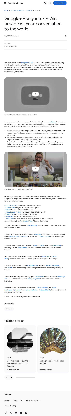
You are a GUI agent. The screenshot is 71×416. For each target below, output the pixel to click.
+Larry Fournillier (32, 265)
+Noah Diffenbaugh (52, 265)
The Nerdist (9, 217)
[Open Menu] (5, 3)
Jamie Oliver (9, 219)
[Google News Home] (15, 3)
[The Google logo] (7, 394)
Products (29, 10)
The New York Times (26, 221)
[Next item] (11, 377)
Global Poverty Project (13, 212)
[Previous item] (6, 377)
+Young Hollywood (33, 279)
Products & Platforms (17, 10)
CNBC (7, 210)
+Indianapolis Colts (30, 290)
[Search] (45, 3)
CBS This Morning (11, 205)
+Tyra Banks (16, 290)
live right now (32, 225)
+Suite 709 (45, 257)
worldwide (52, 122)
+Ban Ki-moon (22, 248)
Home (6, 10)
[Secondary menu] (50, 3)
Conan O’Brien (10, 208)
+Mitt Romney (56, 245)
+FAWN (9, 268)
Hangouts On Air (27, 63)
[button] (60, 3)
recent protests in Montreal (18, 237)
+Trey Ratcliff (39, 277)
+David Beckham (42, 288)
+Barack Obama (38, 245)
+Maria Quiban (45, 237)
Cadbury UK (9, 214)
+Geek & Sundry (45, 290)
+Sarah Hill (37, 234)
